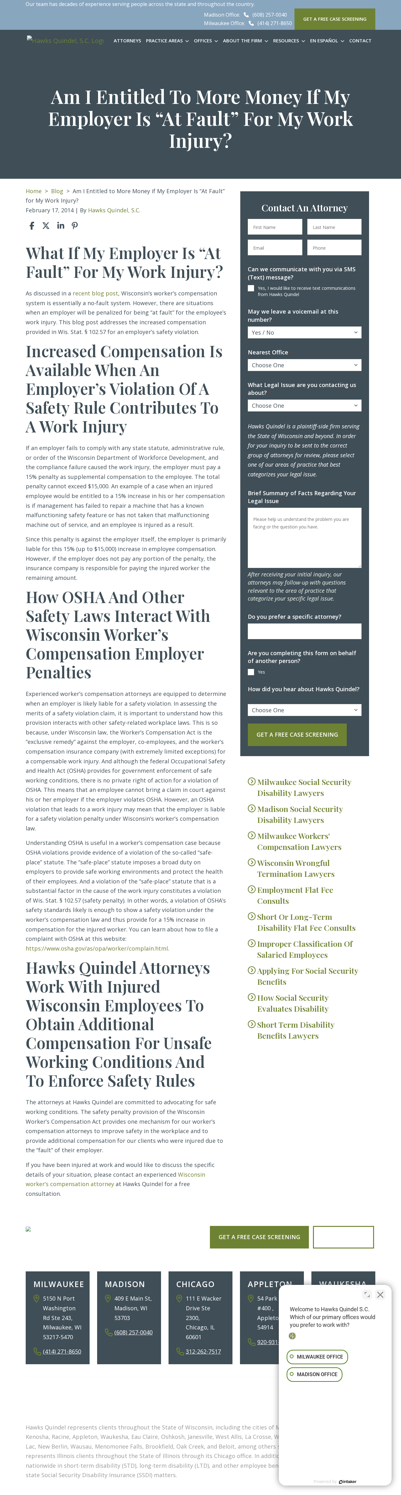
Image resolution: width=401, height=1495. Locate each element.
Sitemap (124, 1410)
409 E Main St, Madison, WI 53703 (133, 1308)
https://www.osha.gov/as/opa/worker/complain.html (97, 948)
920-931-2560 (274, 1342)
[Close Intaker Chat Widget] (380, 1295)
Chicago (195, 1284)
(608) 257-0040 (270, 14)
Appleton (270, 1284)
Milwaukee (59, 1284)
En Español (324, 40)
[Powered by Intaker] (347, 1482)
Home (34, 191)
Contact (360, 40)
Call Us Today (343, 1237)
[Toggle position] (367, 1295)
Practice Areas (164, 40)
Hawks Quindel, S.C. (114, 210)
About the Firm (242, 40)
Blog (57, 191)
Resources (286, 40)
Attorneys (127, 40)
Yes (261, 672)
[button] (188, 41)
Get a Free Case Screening (259, 1237)
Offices (203, 40)
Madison (125, 1284)
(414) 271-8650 (275, 23)
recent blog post (95, 293)
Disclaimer (163, 1410)
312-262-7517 (203, 1351)
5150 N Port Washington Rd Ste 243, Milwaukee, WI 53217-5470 (62, 1317)
